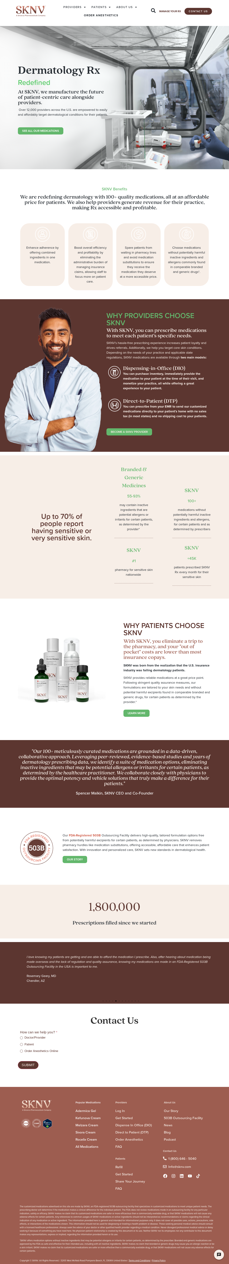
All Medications (86, 1146)
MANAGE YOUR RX (170, 11)
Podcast (170, 1139)
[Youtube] (190, 1176)
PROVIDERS (72, 7)
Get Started (124, 1118)
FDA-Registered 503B (85, 835)
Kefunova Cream (88, 1118)
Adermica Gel (85, 1110)
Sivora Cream (85, 1132)
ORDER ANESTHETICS (101, 15)
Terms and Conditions (139, 1260)
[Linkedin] (182, 1176)
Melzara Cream (86, 1125)
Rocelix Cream (86, 1139)
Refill (119, 1167)
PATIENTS (98, 7)
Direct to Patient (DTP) (131, 1132)
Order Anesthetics (129, 1139)
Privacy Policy (158, 1260)
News (168, 1125)
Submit (28, 1065)
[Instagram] (173, 1176)
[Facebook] (165, 1176)
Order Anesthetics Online (41, 1051)
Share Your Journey (130, 1181)
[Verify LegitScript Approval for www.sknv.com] (47, 1127)
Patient (29, 1044)
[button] (103, 1000)
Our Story (171, 1110)
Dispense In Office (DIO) (133, 1125)
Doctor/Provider (35, 1037)
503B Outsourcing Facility (183, 1118)
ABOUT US (124, 7)
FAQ (118, 1146)
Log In (120, 1110)
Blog (167, 1132)
